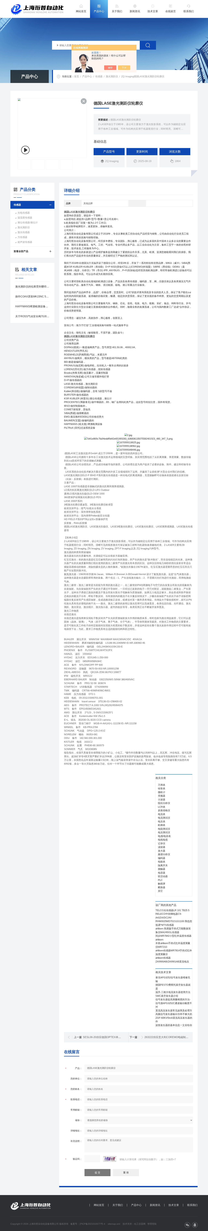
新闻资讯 (135, 11)
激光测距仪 (112, 76)
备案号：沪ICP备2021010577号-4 (87, 1224)
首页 (76, 76)
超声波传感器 (25, 242)
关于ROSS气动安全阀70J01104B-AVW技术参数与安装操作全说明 (32, 316)
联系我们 (188, 11)
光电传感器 (24, 212)
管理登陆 (151, 1224)
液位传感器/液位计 (28, 222)
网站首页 (81, 11)
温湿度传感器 (25, 217)
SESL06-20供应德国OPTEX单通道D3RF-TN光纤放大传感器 (118, 1037)
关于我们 (117, 11)
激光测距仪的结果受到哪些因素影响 (32, 286)
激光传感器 (24, 232)
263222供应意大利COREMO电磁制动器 (167, 1037)
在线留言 (170, 11)
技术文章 (153, 11)
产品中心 (99, 11)
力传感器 (22, 237)
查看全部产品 (21, 251)
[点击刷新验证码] (109, 1159)
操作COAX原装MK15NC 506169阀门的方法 (32, 296)
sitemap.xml (114, 1224)
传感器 (99, 76)
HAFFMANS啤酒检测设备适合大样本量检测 (32, 306)
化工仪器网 (139, 1224)
